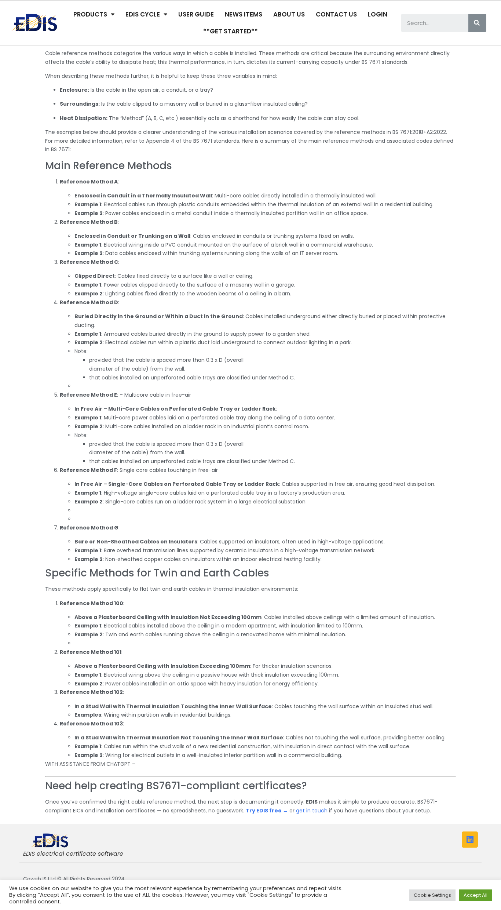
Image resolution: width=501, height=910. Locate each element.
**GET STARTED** (230, 31)
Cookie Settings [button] (432, 895)
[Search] (477, 23)
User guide (196, 14)
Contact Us (336, 14)
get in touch (312, 810)
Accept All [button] (475, 895)
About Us (289, 14)
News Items (243, 14)
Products (90, 14)
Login (377, 14)
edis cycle (142, 14)
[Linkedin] (470, 839)
